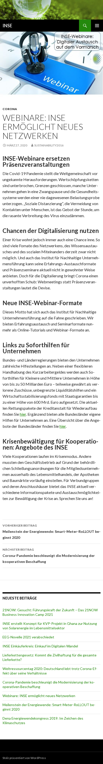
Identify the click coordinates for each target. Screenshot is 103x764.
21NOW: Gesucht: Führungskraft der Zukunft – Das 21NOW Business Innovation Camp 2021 (50, 612)
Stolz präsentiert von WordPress (24, 758)
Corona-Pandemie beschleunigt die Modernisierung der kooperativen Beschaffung (48, 556)
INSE (7, 25)
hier (23, 414)
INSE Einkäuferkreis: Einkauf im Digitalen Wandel (40, 646)
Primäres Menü (97, 26)
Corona (9, 109)
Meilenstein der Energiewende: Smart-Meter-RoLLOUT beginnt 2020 (51, 532)
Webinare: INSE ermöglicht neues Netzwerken (38, 696)
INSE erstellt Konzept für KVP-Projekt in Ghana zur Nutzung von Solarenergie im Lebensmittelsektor (49, 625)
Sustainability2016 (49, 145)
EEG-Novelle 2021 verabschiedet (28, 637)
